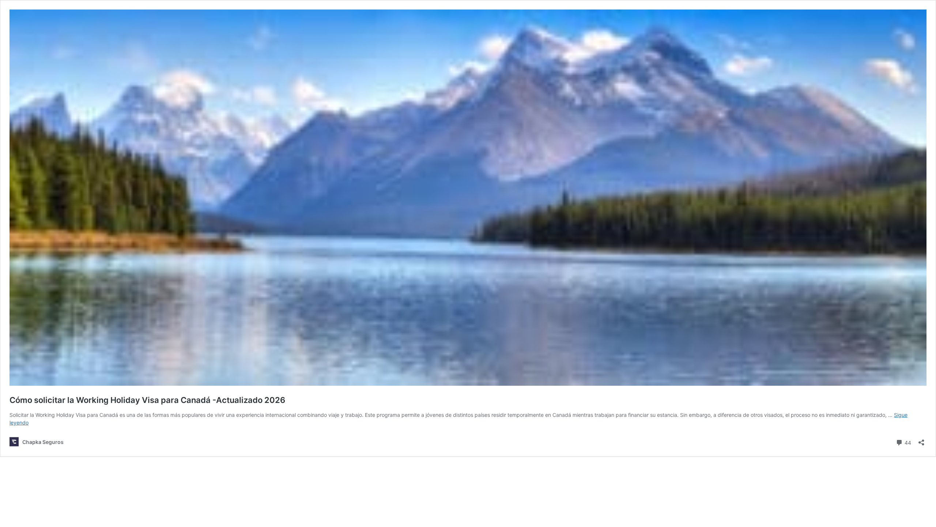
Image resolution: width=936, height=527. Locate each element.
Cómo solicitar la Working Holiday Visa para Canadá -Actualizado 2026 (147, 400)
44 (907, 442)
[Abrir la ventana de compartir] (921, 440)
